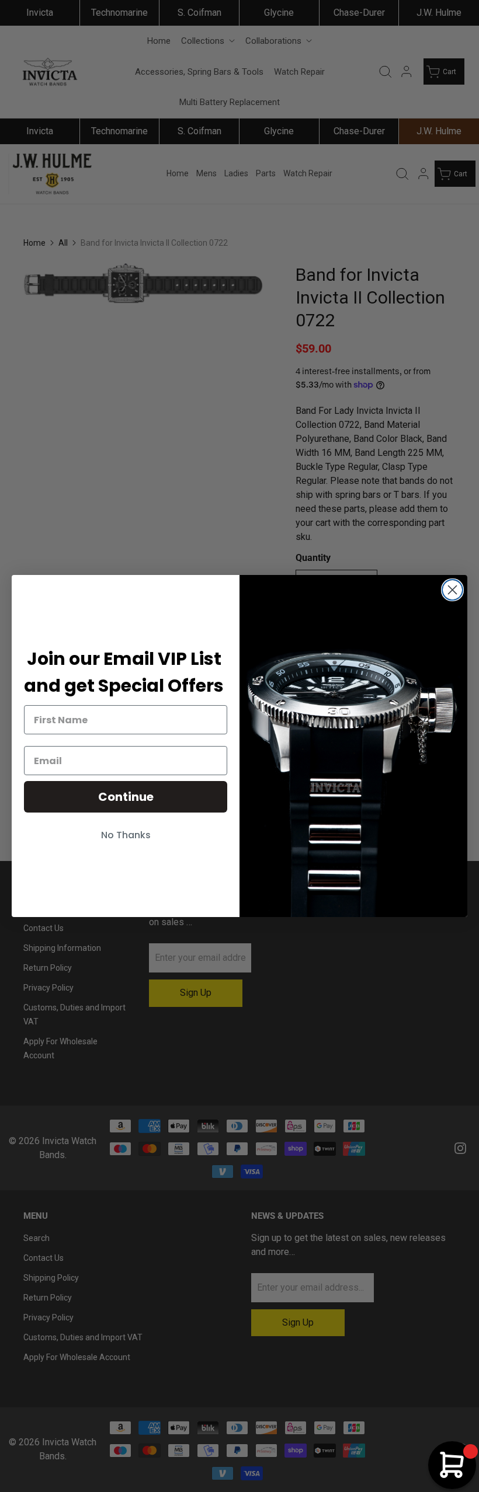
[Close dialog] (452, 590)
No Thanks (126, 835)
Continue (126, 797)
